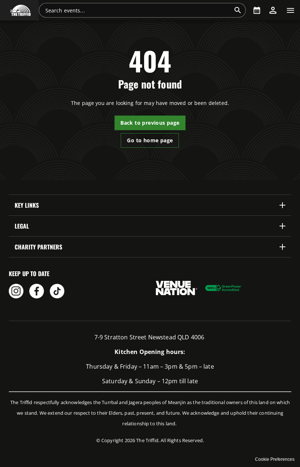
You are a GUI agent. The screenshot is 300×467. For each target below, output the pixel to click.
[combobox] (137, 10)
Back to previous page (149, 122)
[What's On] (257, 10)
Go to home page (150, 140)
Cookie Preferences (275, 459)
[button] (19, 10)
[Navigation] (290, 10)
